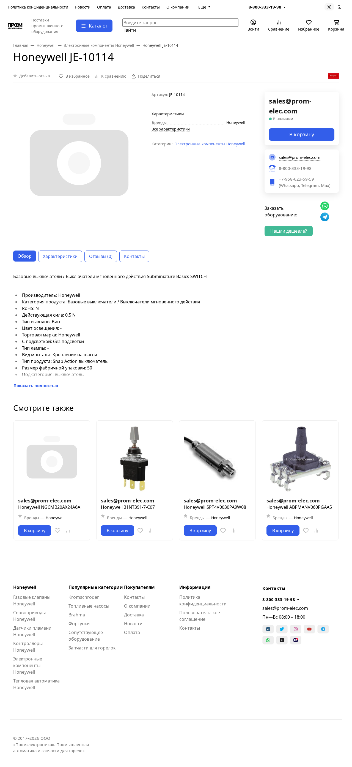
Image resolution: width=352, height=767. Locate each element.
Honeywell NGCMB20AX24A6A (49, 507)
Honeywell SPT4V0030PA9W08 (215, 507)
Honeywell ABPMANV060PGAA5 (299, 507)
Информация (194, 587)
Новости (82, 7)
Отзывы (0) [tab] (100, 256)
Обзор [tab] (25, 256)
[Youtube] (309, 629)
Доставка (126, 7)
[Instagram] (295, 629)
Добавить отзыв (34, 75)
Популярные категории (95, 587)
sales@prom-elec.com (285, 608)
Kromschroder (83, 597)
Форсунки (79, 624)
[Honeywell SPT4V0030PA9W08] (217, 459)
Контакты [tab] (134, 256)
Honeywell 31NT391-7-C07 (128, 507)
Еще (202, 7)
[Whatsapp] (268, 640)
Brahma (76, 615)
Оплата (104, 7)
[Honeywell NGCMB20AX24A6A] (52, 459)
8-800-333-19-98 (265, 7)
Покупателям (139, 587)
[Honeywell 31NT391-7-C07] (134, 459)
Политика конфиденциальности (38, 7)
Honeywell (24, 587)
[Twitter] (282, 629)
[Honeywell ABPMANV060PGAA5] (300, 459)
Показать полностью (35, 385)
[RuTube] (295, 640)
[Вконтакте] (268, 629)
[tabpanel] (176, 331)
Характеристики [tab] (60, 256)
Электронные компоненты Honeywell (210, 143)
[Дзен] (282, 640)
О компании (177, 7)
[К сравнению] (68, 530)
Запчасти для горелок (92, 648)
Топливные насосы (88, 606)
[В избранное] (57, 530)
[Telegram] (323, 629)
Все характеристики (171, 129)
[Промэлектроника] (15, 26)
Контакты (151, 7)
